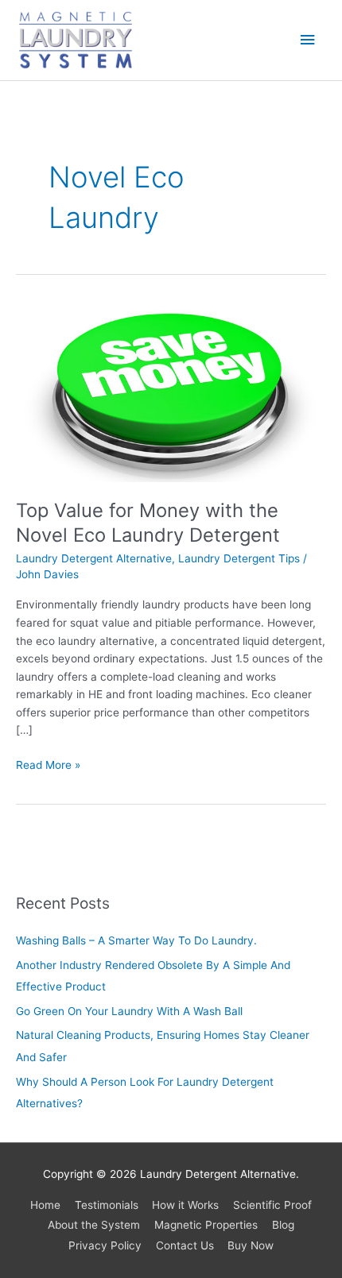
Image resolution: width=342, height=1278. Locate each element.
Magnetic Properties (206, 1224)
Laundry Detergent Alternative (94, 558)
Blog (283, 1224)
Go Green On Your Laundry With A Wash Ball (129, 1011)
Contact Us (185, 1245)
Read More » (48, 763)
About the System (94, 1224)
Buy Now (250, 1245)
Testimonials (106, 1205)
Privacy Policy (105, 1245)
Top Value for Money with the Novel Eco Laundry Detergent (148, 522)
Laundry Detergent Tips (239, 558)
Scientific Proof (272, 1205)
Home (45, 1205)
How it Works (185, 1205)
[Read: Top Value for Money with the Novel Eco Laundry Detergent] (171, 390)
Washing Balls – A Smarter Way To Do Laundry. (136, 940)
